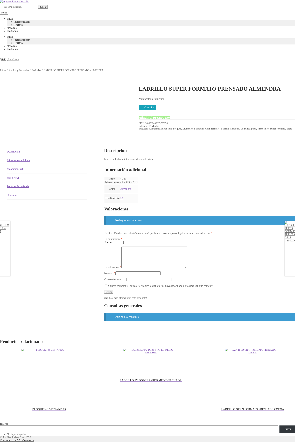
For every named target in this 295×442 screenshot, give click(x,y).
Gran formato (212, 128)
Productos (12, 30)
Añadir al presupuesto (154, 117)
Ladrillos (245, 128)
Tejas (289, 128)
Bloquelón (166, 128)
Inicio (10, 18)
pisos (253, 128)
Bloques (177, 128)
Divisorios (187, 128)
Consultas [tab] (12, 195)
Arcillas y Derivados (19, 70)
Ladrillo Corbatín (230, 128)
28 (121, 198)
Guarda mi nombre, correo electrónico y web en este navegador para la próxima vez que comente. (160, 285)
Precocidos (263, 128)
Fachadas (36, 70)
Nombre (109, 273)
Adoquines (154, 128)
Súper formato (277, 128)
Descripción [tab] (13, 151)
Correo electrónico (115, 279)
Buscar (42, 7)
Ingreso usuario (22, 21)
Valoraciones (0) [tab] (15, 168)
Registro (18, 24)
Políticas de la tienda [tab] (18, 186)
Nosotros (12, 27)
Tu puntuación (113, 239)
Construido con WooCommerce (17, 440)
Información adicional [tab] (18, 160)
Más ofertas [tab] (13, 177)
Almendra (125, 188)
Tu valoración (112, 267)
